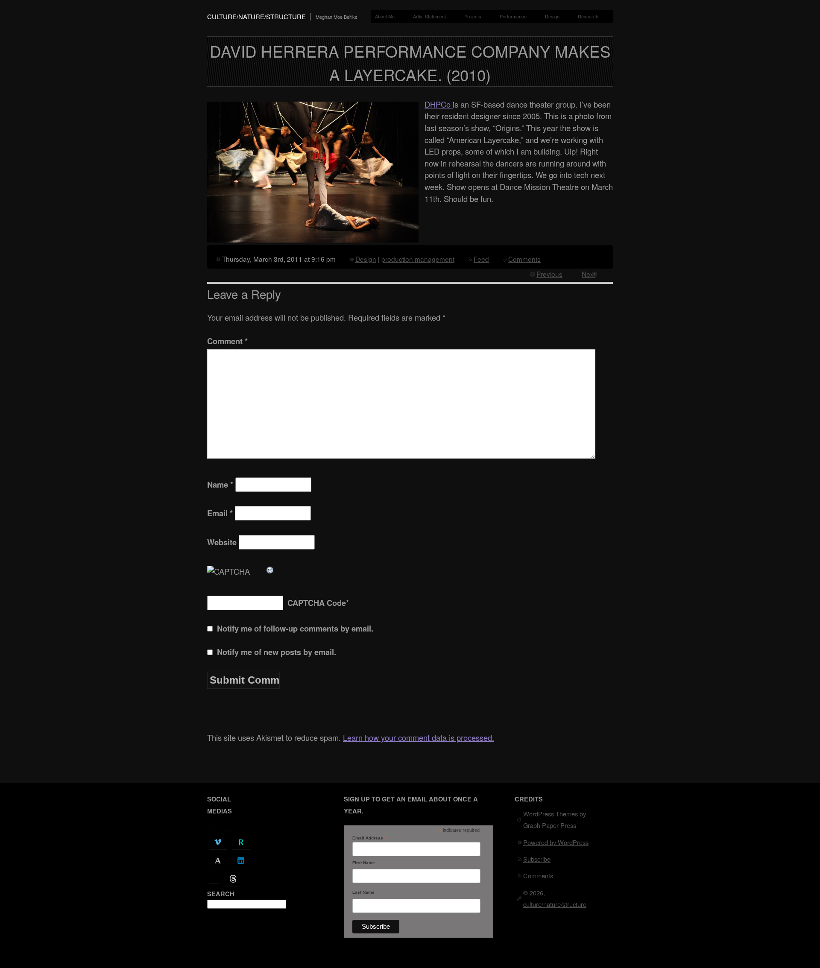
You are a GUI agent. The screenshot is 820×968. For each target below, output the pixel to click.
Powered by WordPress (556, 842)
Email (220, 513)
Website (222, 542)
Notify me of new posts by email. (276, 652)
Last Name (363, 892)
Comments (524, 258)
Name (220, 484)
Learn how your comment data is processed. (418, 737)
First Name (363, 862)
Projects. (473, 16)
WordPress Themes (550, 813)
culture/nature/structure (256, 16)
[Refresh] (270, 568)
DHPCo (439, 104)
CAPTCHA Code (316, 602)
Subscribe (537, 858)
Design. (553, 16)
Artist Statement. (430, 16)
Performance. (514, 16)
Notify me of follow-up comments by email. (295, 628)
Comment (227, 341)
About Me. (385, 16)
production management (417, 258)
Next (588, 273)
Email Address (369, 838)
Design (365, 258)
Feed (481, 258)
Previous (549, 273)
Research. (589, 16)
